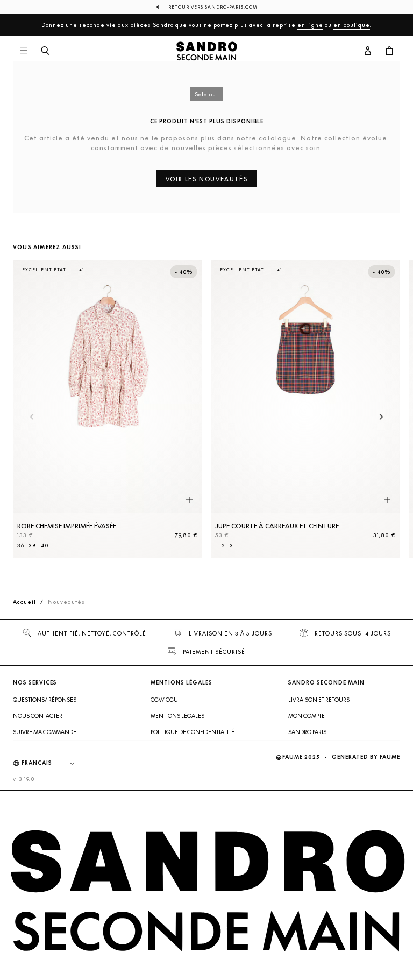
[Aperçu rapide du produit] (189, 500)
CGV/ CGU (164, 699)
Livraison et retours (319, 699)
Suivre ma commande (44, 732)
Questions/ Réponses (44, 699)
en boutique (351, 25)
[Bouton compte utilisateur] (368, 51)
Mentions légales (177, 716)
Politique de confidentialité (192, 732)
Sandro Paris (307, 732)
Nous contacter (37, 716)
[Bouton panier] (389, 51)
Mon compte (306, 716)
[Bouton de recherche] (45, 51)
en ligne (310, 25)
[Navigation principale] (23, 51)
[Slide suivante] (381, 417)
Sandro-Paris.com (231, 7)
